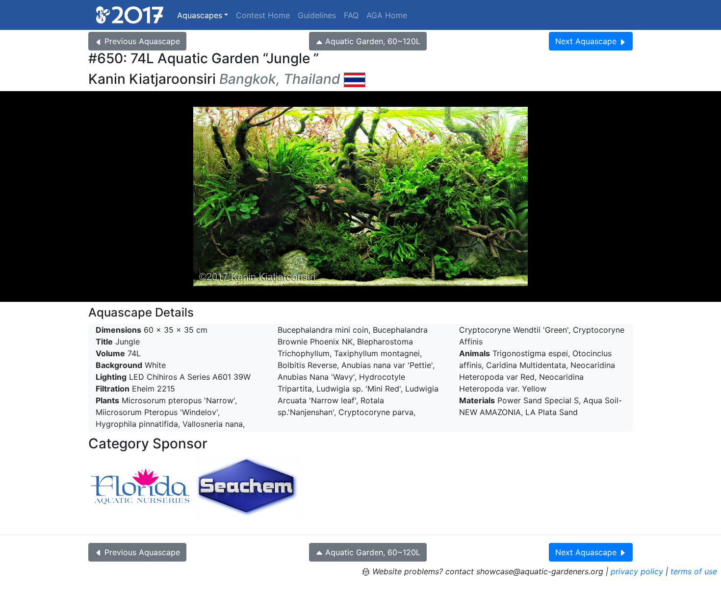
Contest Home (263, 15)
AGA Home (386, 15)
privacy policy (637, 571)
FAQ (351, 15)
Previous (142, 41)
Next (586, 41)
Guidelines (317, 15)
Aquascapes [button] (199, 15)
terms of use (693, 571)
